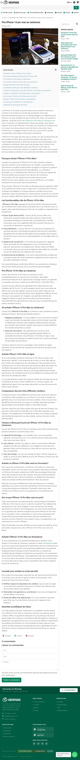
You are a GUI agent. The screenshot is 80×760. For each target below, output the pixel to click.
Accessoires (7, 731)
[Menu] (2, 2)
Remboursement (63, 710)
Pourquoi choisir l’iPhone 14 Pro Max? (17, 73)
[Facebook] (34, 743)
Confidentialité (62, 704)
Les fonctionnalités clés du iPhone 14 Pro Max (20, 76)
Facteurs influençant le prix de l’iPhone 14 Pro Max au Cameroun (27, 90)
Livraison (36, 704)
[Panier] (77, 2)
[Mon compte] (74, 2)
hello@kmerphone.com (11, 716)
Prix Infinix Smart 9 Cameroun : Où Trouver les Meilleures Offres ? (69, 77)
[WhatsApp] (46, 743)
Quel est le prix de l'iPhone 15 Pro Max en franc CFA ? (69, 87)
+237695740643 (70, 690)
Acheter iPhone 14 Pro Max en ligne (16, 85)
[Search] (77, 24)
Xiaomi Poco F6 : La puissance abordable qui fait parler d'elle (69, 67)
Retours (36, 707)
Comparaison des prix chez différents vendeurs (20, 88)
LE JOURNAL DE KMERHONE (17, 17)
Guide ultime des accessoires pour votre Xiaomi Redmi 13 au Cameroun (69, 46)
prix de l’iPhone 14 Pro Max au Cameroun (36, 120)
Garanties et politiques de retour (15, 105)
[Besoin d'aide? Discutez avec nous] (75, 755)
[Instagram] (38, 743)
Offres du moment (9, 736)
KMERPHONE (11, 756)
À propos (60, 701)
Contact (36, 710)
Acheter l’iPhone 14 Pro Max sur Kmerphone (19, 99)
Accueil (4, 17)
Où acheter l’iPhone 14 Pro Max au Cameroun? (20, 82)
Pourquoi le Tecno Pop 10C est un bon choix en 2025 (69, 34)
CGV (59, 707)
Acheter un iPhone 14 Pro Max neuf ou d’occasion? (21, 93)
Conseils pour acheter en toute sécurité (17, 102)
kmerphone (48, 543)
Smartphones (7, 728)
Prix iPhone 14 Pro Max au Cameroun (17, 79)
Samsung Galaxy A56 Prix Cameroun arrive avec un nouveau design (69, 57)
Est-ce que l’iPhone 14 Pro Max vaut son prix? (20, 96)
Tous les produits (39, 701)
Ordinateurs (7, 733)
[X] (42, 743)
